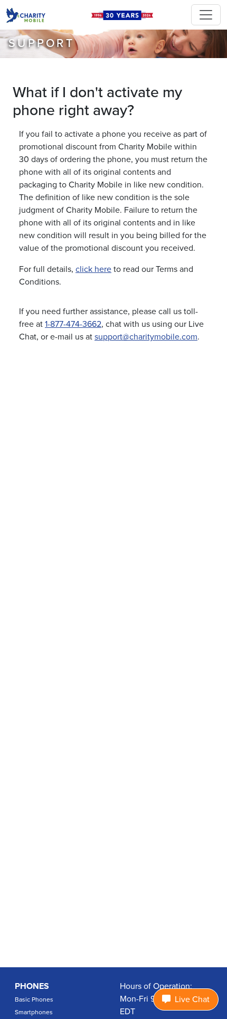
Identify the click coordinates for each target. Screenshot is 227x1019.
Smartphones (34, 1012)
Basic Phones (34, 999)
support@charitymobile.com (145, 337)
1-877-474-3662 (73, 324)
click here (93, 269)
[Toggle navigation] (206, 14)
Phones (32, 986)
